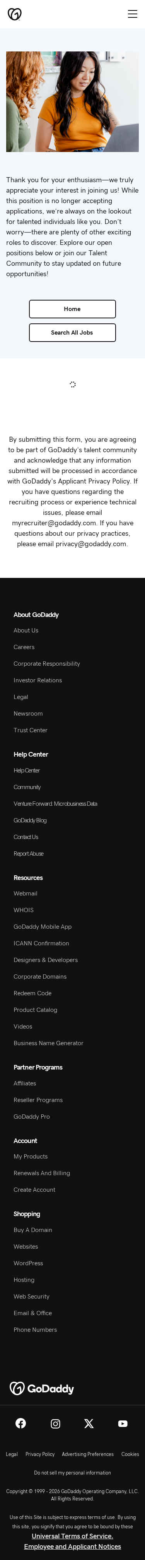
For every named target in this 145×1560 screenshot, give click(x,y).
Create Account (34, 1190)
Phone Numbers (35, 1330)
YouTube (123, 1423)
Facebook (20, 1423)
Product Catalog (35, 1010)
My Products (31, 1156)
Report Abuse (28, 854)
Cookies (130, 1454)
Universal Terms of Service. (72, 1536)
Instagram (55, 1423)
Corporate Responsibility (47, 664)
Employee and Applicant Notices (72, 1546)
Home (72, 309)
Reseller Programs (38, 1100)
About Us (26, 630)
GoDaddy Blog (30, 820)
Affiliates (25, 1083)
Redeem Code (32, 993)
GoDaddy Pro (32, 1117)
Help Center (26, 770)
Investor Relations (38, 680)
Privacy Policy (40, 1454)
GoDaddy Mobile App (43, 927)
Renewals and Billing (42, 1173)
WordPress (28, 1263)
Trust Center (31, 730)
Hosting (24, 1280)
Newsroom (28, 714)
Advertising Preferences (88, 1454)
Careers (24, 647)
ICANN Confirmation (41, 943)
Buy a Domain (33, 1230)
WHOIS (24, 910)
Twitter (89, 1423)
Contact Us (26, 837)
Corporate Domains (40, 977)
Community (27, 787)
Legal (21, 697)
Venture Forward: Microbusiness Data (55, 804)
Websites (26, 1247)
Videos (23, 1026)
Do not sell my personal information (72, 1473)
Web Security (31, 1296)
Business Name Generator (49, 1043)
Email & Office (33, 1313)
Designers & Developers (46, 960)
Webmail (26, 893)
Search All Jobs (72, 333)
